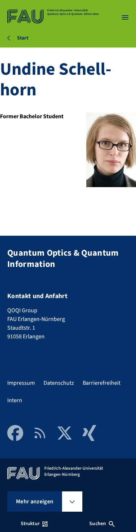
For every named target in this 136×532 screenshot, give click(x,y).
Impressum (21, 383)
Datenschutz (59, 383)
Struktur (30, 523)
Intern (14, 400)
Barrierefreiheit (101, 383)
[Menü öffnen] (125, 17)
